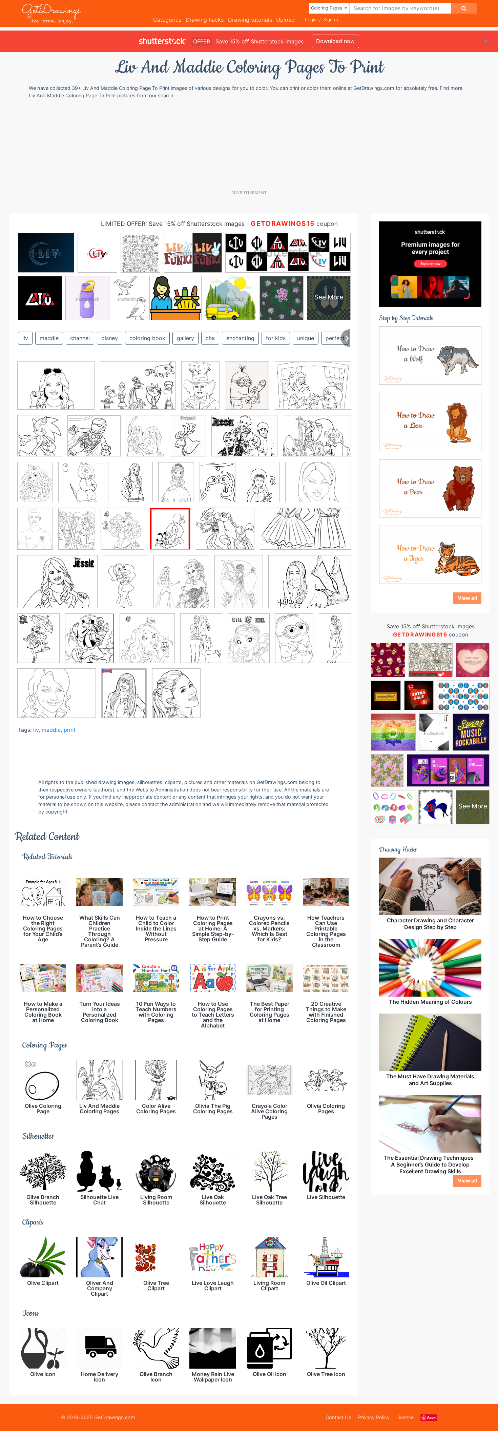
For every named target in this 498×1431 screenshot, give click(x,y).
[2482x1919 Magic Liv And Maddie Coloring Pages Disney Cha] (244, 440)
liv (36, 729)
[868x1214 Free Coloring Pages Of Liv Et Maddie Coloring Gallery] (38, 643)
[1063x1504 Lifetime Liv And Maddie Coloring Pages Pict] (248, 643)
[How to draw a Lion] (430, 421)
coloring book (147, 338)
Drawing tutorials (250, 19)
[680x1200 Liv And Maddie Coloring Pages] (335, 641)
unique (305, 338)
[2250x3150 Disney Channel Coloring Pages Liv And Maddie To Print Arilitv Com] (125, 586)
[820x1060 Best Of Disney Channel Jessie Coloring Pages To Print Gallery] (133, 487)
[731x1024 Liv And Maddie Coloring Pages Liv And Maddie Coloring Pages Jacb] (217, 487)
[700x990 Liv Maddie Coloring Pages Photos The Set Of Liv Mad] (188, 440)
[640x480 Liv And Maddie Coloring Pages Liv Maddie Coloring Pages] (313, 390)
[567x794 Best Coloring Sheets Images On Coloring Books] (77, 533)
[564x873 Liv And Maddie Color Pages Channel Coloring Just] (294, 643)
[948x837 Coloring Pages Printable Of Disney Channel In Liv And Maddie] (225, 533)
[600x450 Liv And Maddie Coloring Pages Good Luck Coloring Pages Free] (56, 390)
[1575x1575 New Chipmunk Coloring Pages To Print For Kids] (83, 487)
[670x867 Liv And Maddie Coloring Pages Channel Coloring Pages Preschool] (124, 698)
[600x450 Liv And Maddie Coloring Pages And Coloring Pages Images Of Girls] (57, 698)
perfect (335, 338)
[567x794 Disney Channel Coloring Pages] (176, 487)
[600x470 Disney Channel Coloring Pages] (57, 586)
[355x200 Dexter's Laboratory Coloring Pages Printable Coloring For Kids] (305, 533)
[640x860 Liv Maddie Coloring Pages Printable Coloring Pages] (145, 440)
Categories (167, 19)
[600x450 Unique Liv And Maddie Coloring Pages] (318, 486)
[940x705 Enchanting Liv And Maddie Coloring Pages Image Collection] (310, 586)
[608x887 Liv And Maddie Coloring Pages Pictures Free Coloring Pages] (35, 533)
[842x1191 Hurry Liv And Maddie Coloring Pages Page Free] (201, 643)
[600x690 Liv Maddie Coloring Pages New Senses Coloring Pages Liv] (40, 440)
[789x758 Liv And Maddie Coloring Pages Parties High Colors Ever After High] (94, 440)
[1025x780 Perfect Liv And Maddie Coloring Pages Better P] (137, 390)
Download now (335, 41)
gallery (185, 338)
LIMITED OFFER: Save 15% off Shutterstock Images (173, 223)
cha (210, 338)
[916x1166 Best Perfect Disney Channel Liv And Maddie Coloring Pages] (170, 533)
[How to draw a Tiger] (430, 554)
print (70, 729)
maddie (49, 338)
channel (80, 338)
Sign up (331, 19)
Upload (285, 19)
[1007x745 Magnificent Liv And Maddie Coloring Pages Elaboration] (317, 440)
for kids (276, 338)
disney (109, 338)
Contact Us (338, 1417)
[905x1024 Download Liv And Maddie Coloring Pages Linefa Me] (181, 586)
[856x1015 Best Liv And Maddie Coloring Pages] (122, 533)
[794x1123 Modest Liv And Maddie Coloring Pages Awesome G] (35, 487)
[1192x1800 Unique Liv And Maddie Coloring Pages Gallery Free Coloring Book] (200, 390)
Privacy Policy (374, 1417)
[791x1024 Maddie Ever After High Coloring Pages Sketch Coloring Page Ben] (260, 487)
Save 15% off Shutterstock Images (431, 626)
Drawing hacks (205, 19)
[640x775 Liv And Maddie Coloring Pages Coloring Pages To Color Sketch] (176, 698)
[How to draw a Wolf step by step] (430, 354)
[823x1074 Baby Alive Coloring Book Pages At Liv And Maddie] (247, 390)
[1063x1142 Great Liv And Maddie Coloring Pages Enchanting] (147, 643)
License (405, 1417)
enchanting (240, 338)
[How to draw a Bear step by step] (430, 487)
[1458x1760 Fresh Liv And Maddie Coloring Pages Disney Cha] (89, 643)
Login (311, 19)
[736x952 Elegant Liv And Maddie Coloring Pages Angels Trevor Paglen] (239, 586)
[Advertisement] (252, 144)
